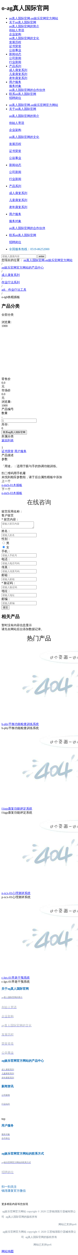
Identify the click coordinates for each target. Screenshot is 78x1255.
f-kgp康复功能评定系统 (17, 808)
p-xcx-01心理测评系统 (16, 893)
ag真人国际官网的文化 (24, 38)
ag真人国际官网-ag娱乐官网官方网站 (33, 18)
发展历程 (15, 42)
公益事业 (15, 50)
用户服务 (15, 82)
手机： (6, 551)
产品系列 (15, 66)
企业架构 (15, 34)
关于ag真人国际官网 (22, 22)
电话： (6, 559)
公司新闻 (15, 58)
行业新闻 (15, 62)
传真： (6, 567)
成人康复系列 (18, 70)
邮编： (6, 599)
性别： (6, 539)
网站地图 (8, 1251)
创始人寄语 (16, 30)
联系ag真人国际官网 (22, 94)
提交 (5, 607)
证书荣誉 (15, 46)
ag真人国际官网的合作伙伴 (27, 90)
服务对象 (15, 86)
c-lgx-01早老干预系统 (16, 977)
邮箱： (6, 575)
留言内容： (10, 519)
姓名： (6, 531)
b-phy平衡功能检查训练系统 (20, 724)
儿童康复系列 (18, 74)
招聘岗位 (15, 97)
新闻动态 (15, 54)
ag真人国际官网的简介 (24, 26)
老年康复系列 (18, 78)
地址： (6, 591)
